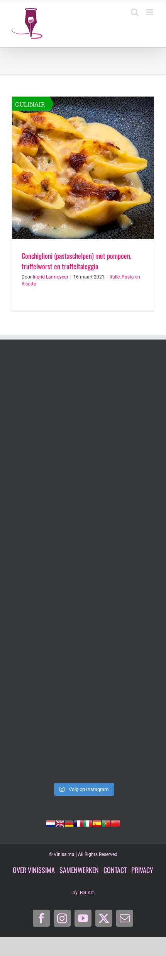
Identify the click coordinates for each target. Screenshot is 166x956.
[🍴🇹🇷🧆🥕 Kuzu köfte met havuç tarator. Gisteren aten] (83, 401)
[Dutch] (50, 823)
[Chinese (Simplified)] (115, 823)
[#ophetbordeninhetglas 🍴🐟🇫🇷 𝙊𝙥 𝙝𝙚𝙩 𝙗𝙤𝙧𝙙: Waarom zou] (83, 568)
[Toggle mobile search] (135, 12)
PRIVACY (142, 870)
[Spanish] (97, 823)
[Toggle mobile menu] (150, 12)
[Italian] (87, 823)
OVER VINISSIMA (34, 870)
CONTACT (115, 870)
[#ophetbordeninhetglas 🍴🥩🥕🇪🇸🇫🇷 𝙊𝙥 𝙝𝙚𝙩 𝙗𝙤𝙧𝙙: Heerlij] (83, 653)
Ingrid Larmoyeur (50, 277)
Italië (115, 277)
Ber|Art (87, 892)
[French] (78, 823)
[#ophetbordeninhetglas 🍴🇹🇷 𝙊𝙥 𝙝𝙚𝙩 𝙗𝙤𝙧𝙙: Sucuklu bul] (83, 485)
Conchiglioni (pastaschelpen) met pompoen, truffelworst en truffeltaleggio (76, 261)
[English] (59, 823)
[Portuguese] (106, 823)
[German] (69, 823)
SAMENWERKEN (79, 870)
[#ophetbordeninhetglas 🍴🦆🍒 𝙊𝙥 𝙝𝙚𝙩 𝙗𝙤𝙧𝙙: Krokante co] (83, 736)
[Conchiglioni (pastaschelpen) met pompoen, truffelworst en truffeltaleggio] (83, 168)
